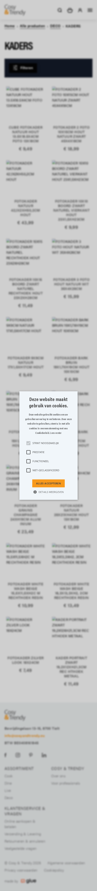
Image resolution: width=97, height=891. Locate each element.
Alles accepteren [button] (48, 483)
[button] (48, 445)
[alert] (48, 445)
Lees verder (55, 433)
